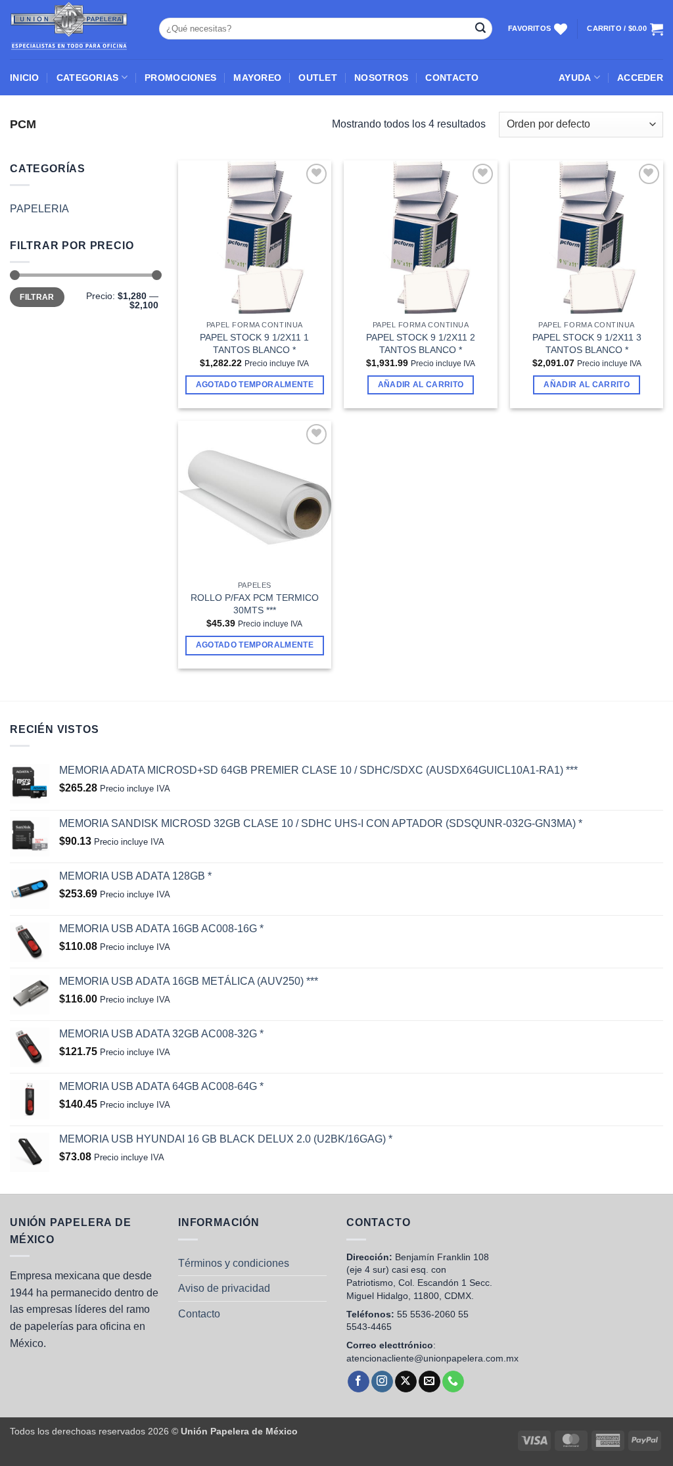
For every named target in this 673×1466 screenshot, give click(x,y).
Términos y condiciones (233, 1263)
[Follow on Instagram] (382, 1382)
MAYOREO (257, 77)
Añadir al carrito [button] (421, 385)
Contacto (199, 1313)
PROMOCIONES (180, 77)
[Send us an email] (429, 1382)
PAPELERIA (39, 208)
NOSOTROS (381, 77)
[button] (640, 77)
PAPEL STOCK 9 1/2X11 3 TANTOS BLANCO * (586, 343)
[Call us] (453, 1382)
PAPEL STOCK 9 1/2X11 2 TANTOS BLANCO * (420, 343)
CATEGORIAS (88, 77)
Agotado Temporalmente (254, 385)
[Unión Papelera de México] (74, 29)
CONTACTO (451, 77)
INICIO (24, 77)
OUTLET (317, 77)
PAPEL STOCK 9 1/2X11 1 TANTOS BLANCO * (254, 343)
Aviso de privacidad (224, 1288)
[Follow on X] (406, 1382)
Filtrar (37, 297)
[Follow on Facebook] (358, 1382)
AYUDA (575, 77)
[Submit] (480, 29)
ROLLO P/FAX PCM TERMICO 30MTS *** (255, 603)
